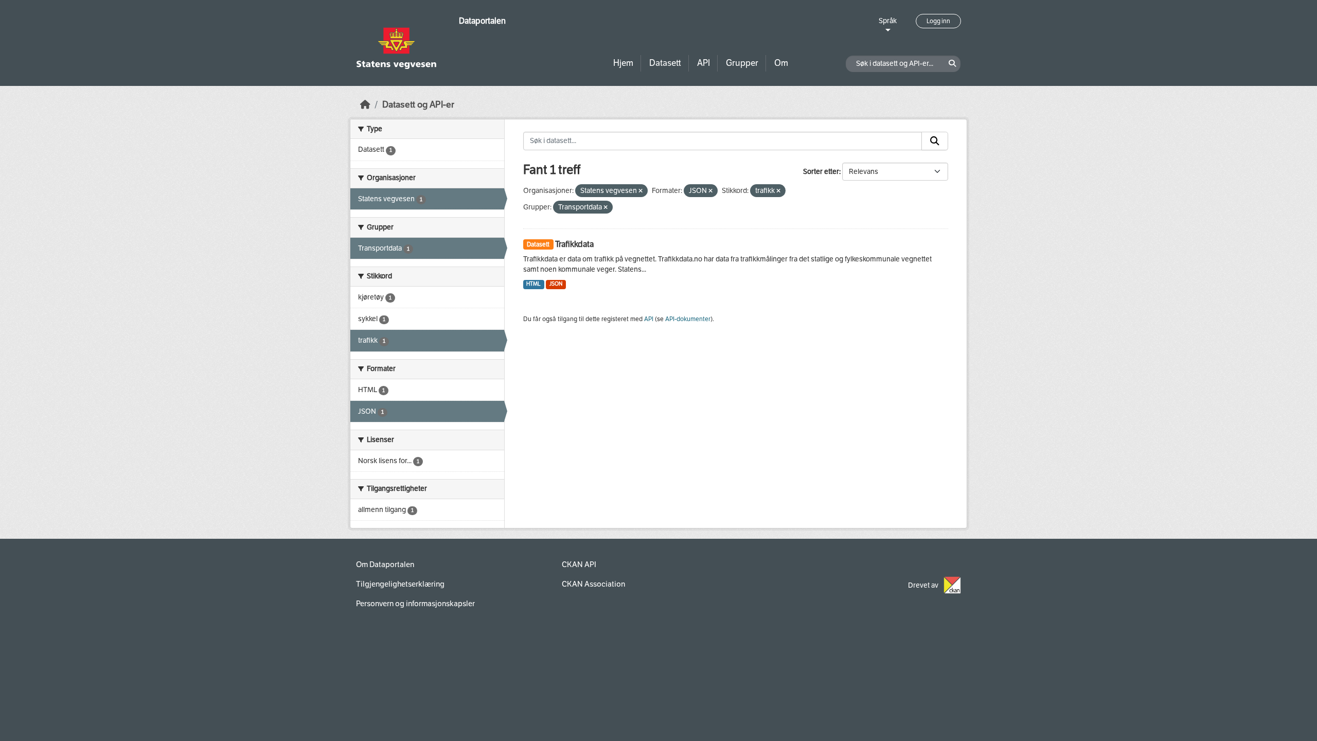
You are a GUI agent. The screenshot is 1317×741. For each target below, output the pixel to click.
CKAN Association (593, 584)
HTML (533, 283)
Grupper (742, 63)
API (703, 63)
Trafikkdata (574, 244)
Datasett (665, 63)
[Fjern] (640, 191)
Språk (888, 20)
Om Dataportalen (385, 564)
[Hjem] (365, 104)
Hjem (623, 63)
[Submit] (934, 141)
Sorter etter (821, 171)
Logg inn (938, 21)
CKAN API (579, 564)
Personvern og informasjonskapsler (415, 603)
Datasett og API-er (418, 104)
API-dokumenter (687, 319)
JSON (555, 283)
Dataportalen (482, 21)
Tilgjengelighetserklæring (400, 584)
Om (781, 63)
